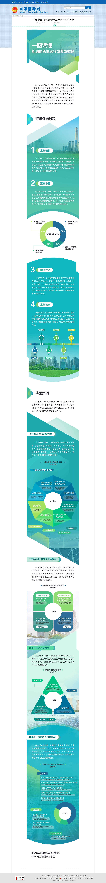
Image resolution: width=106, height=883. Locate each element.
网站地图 (20, 2)
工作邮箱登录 (44, 2)
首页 (20, 16)
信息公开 (63, 12)
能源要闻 (82, 12)
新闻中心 (76, 12)
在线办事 (88, 12)
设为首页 (26, 2)
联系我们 (37, 2)
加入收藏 (31, 2)
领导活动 (69, 12)
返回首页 (14, 2)
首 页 (57, 12)
